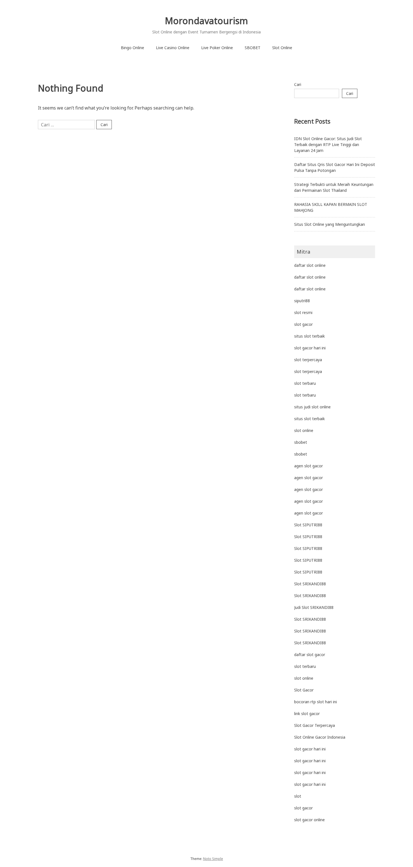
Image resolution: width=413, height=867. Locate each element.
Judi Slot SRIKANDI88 (313, 607)
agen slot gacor (308, 465)
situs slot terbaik (309, 336)
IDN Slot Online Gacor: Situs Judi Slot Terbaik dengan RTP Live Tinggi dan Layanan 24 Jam (328, 144)
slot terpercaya (308, 359)
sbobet (300, 442)
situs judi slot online (312, 406)
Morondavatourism (206, 21)
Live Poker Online (217, 47)
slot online (303, 430)
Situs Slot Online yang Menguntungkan (329, 224)
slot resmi (303, 312)
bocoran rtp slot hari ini (315, 701)
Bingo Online (132, 47)
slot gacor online (309, 819)
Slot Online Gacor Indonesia (319, 737)
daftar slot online (310, 265)
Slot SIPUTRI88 (308, 524)
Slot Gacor (304, 690)
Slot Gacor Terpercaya (314, 725)
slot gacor (303, 324)
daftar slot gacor (309, 654)
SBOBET (252, 47)
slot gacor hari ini (310, 348)
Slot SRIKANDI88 (310, 583)
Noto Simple (213, 858)
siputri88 (302, 300)
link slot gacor (307, 713)
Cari (297, 84)
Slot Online (282, 47)
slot (297, 796)
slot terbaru (305, 383)
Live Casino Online (172, 47)
